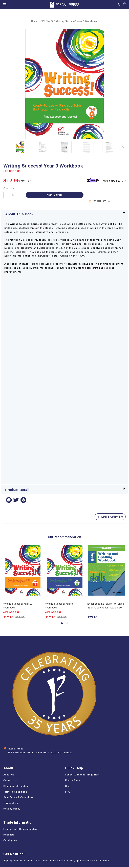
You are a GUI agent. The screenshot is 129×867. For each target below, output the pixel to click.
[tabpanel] (23, 582)
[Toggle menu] (4, 4)
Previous (6, 146)
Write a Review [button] (111, 516)
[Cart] (124, 5)
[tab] (62, 623)
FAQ (67, 791)
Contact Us (10, 780)
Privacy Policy (11, 808)
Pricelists (8, 834)
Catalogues (10, 840)
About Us (8, 774)
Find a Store (72, 780)
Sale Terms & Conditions (18, 797)
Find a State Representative (20, 829)
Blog (68, 786)
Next (123, 146)
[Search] (119, 5)
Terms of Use (11, 803)
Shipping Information (16, 786)
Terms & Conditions (15, 791)
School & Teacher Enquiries (82, 774)
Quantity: (9, 188)
